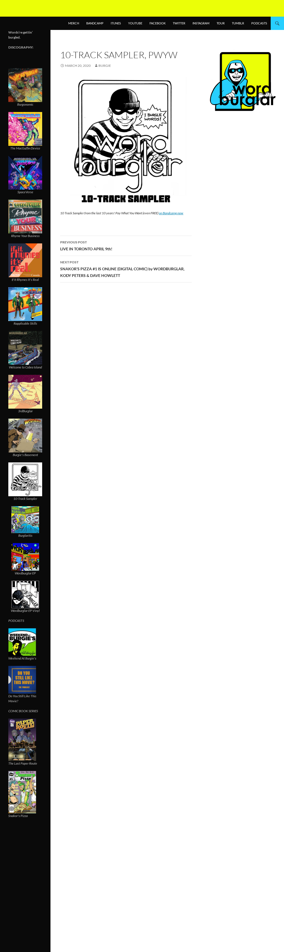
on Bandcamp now (171, 213)
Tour (221, 23)
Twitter (179, 23)
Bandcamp (94, 23)
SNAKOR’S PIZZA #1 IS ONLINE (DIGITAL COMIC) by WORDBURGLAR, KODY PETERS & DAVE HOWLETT (122, 269)
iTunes (116, 23)
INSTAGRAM (200, 23)
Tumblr (238, 23)
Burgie (104, 65)
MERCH (73, 23)
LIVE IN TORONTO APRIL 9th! (86, 245)
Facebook (157, 23)
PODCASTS (259, 23)
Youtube (135, 23)
